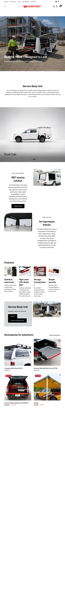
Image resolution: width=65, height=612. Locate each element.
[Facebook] (56, 1)
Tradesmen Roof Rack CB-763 (13, 368)
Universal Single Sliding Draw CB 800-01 (16, 403)
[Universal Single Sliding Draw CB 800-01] (17, 387)
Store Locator (13, 1)
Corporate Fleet (25, 1)
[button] (18, 206)
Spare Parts (33, 1)
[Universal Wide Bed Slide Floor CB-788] (47, 352)
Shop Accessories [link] (54, 335)
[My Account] (56, 6)
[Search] (53, 6)
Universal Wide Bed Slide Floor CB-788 (45, 368)
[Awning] (47, 387)
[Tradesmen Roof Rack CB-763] (17, 352)
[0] (59, 6)
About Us (6, 1)
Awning (36, 403)
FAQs (19, 1)
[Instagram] (58, 1)
